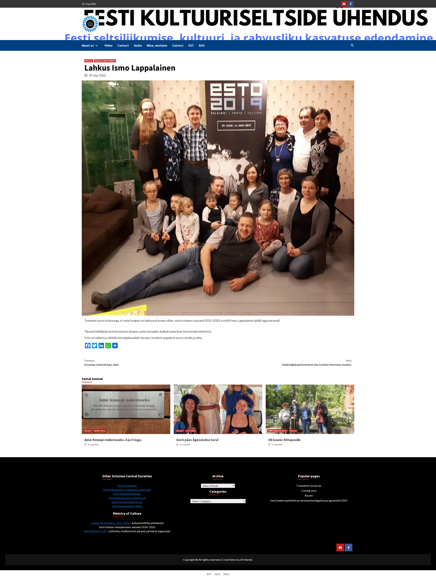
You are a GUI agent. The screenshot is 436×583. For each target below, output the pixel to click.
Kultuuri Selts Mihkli (105, 60)
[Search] (352, 45)
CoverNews (229, 559)
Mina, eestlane (157, 45)
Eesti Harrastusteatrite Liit (127, 502)
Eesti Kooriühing (127, 485)
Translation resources (308, 485)
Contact (123, 45)
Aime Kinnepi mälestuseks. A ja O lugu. (113, 440)
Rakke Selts (100, 430)
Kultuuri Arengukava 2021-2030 (110, 523)
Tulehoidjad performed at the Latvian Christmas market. (317, 362)
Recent (88, 60)
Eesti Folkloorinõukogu (127, 493)
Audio (138, 45)
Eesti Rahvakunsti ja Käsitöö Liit (127, 497)
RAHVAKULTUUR (95, 531)
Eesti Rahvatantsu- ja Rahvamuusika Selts (127, 489)
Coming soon (308, 490)
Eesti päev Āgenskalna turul (197, 440)
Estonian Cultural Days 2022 (101, 362)
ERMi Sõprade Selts (277, 430)
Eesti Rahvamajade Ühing (127, 506)
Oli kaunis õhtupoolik (284, 440)
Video (108, 45)
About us (88, 45)
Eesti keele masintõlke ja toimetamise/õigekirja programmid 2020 (308, 500)
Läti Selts (191, 430)
